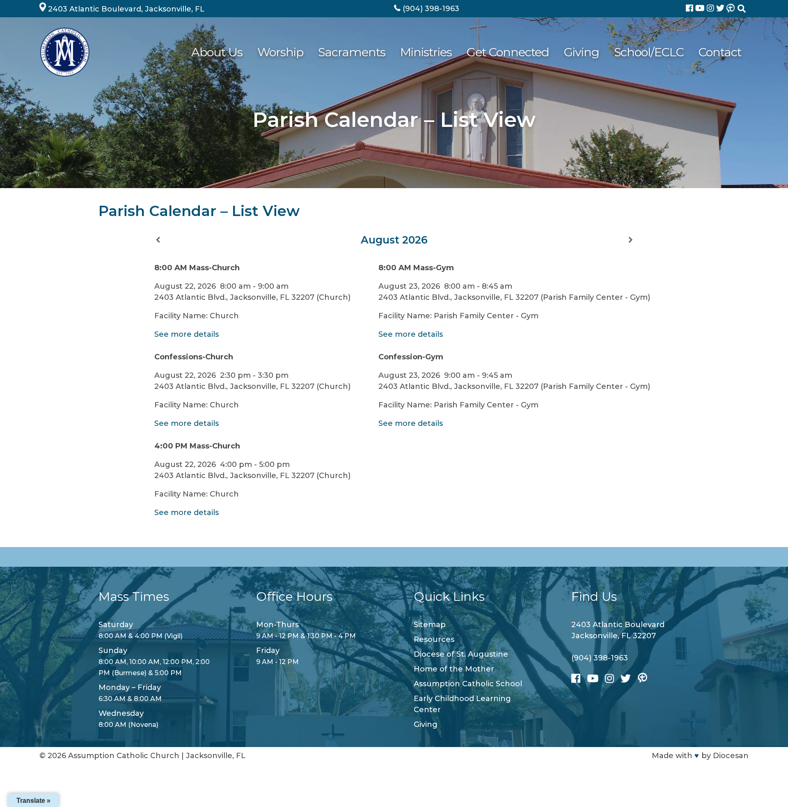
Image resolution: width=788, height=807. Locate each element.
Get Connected (508, 52)
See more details (186, 334)
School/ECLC (649, 52)
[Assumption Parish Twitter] (721, 8)
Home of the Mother (454, 669)
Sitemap (430, 624)
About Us (217, 52)
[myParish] (730, 9)
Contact (720, 52)
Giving (581, 52)
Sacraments (351, 52)
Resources (434, 639)
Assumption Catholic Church (123, 755)
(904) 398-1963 (599, 657)
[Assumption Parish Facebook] (690, 8)
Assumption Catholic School (468, 683)
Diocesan (731, 755)
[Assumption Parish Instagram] (711, 8)
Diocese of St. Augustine (461, 654)
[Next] (630, 240)
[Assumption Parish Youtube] (701, 8)
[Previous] (157, 240)
